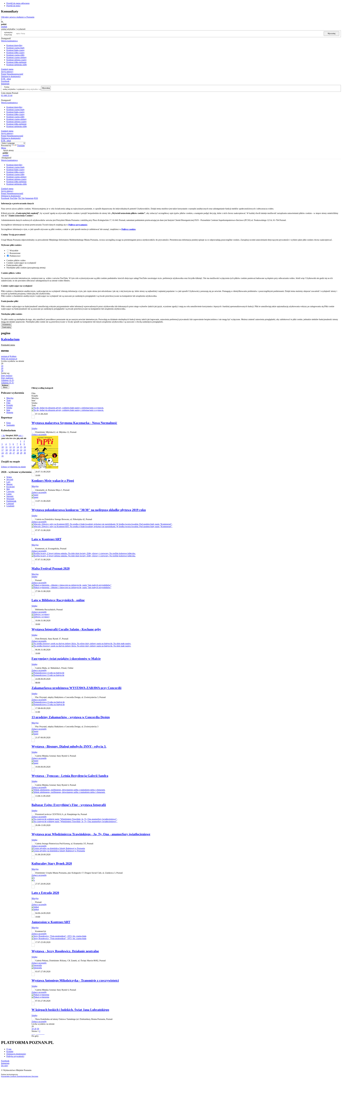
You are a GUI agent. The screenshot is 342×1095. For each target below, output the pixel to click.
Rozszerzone (15, 253)
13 (14, 447)
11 (6, 447)
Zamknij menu (7, 69)
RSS (36, 198)
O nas (8, 1049)
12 (10, 447)
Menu (3, 148)
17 (2, 450)
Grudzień (10, 506)
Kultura (13, 356)
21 (18, 450)
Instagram (5, 84)
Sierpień (9, 496)
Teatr (8, 400)
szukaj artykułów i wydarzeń (13, 89)
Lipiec (9, 494)
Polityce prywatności (77, 225)
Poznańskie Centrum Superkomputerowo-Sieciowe (19, 1076)
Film (8, 403)
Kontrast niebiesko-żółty (16, 65)
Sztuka (9, 407)
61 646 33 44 (6, 95)
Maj (8, 489)
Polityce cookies (128, 229)
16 (25, 447)
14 (18, 447)
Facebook (5, 81)
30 (25, 453)
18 (6, 450)
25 (6, 453)
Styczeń (9, 479)
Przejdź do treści (13, 6)
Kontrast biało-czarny (15, 50)
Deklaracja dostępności (16, 1054)
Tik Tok (21, 198)
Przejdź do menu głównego (18, 3)
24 (2, 453)
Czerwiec (10, 491)
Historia (9, 412)
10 (2, 447)
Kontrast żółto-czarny (15, 52)
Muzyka (9, 398)
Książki (9, 405)
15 (21, 447)
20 (14, 450)
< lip (3, 435)
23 (25, 450)
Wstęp (9, 477)
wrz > (20, 435)
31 (2, 456)
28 (18, 453)
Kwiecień (10, 487)
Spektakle (10, 425)
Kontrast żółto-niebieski (16, 62)
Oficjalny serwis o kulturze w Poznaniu (17, 17)
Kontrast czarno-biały (15, 48)
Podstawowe (15, 256)
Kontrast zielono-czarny (16, 60)
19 (10, 450)
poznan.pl (5, 356)
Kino (8, 423)
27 (14, 453)
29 (21, 453)
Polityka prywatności (15, 1056)
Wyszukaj (331, 33)
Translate (21, 145)
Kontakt (9, 1051)
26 (10, 453)
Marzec (9, 484)
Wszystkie (14, 250)
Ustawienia (6, 324)
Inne (8, 410)
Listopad (10, 503)
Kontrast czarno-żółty (15, 55)
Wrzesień (10, 499)
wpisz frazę (10, 33)
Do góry (35, 1036)
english (4, 27)
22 (21, 450)
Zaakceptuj (6, 327)
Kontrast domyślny (14, 45)
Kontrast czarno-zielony (16, 57)
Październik (11, 501)
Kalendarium (10, 339)
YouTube (14, 198)
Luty (8, 482)
